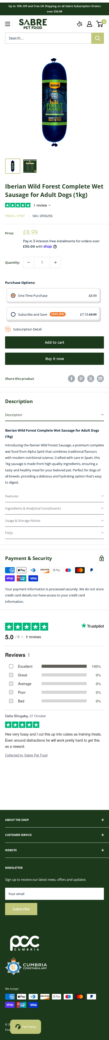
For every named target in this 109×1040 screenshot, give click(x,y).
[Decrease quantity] (28, 262)
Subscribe (21, 908)
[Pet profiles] (79, 24)
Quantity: (12, 262)
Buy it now (54, 358)
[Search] (97, 38)
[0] (100, 24)
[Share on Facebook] (71, 378)
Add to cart (54, 342)
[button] (54, 415)
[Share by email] (100, 378)
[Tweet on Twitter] (90, 378)
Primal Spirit (15, 216)
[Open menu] (7, 24)
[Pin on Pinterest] (81, 378)
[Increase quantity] (55, 262)
